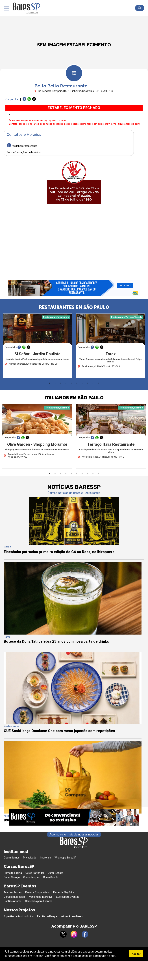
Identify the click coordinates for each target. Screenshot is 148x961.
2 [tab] (55, 383)
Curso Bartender (34, 872)
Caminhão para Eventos (38, 901)
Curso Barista (55, 872)
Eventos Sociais (13, 892)
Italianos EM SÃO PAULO (74, 397)
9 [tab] (93, 383)
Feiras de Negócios (64, 892)
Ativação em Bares (72, 916)
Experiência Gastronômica (19, 916)
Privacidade (29, 857)
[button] (117, 956)
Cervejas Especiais (14, 896)
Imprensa (45, 857)
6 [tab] (77, 383)
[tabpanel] (37, 346)
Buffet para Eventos (67, 896)
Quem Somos (11, 857)
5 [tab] (71, 383)
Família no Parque (47, 916)
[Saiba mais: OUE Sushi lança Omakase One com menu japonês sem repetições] (73, 723)
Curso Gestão (50, 877)
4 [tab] (66, 383)
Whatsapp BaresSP (66, 857)
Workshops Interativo (41, 896)
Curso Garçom (31, 877)
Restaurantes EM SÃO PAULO (74, 307)
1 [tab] (49, 383)
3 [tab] (60, 383)
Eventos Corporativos (37, 892)
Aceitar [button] (136, 953)
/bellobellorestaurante (24, 145)
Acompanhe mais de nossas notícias (74, 834)
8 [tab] (87, 383)
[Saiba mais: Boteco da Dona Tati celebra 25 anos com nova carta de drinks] (73, 633)
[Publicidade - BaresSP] (74, 181)
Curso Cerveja (12, 877)
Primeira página (13, 872)
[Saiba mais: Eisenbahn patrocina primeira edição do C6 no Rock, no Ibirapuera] (74, 543)
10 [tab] (98, 383)
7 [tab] (82, 383)
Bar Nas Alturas (12, 901)
